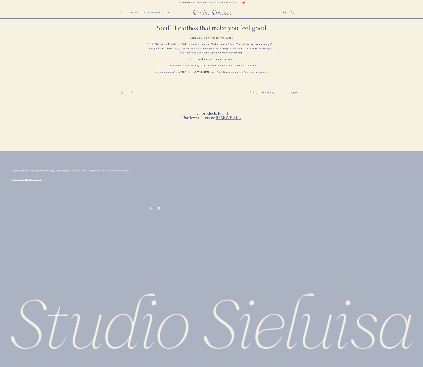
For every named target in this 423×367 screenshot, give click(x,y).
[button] (123, 12)
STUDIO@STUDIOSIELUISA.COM (27, 179)
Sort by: (254, 92)
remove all (228, 118)
